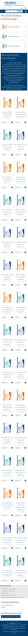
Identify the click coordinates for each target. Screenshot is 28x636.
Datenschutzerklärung (8, 595)
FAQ (2, 11)
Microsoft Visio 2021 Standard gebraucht (21, 440)
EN (9, 8)
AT (4, 8)
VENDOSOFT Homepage (8, 589)
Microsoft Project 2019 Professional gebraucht (7, 374)
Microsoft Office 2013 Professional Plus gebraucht (20, 114)
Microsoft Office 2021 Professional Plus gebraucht (20, 407)
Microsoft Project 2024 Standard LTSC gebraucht (21, 573)
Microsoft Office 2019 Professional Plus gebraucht (7, 309)
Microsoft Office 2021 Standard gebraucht (7, 407)
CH (6, 8)
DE (2, 8)
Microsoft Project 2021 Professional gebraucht (20, 472)
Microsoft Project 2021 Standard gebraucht (7, 472)
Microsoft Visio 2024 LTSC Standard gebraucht (7, 540)
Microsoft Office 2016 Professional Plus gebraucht (20, 179)
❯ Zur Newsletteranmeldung (11, 616)
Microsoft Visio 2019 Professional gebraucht (21, 342)
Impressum (4, 593)
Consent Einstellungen (8, 591)
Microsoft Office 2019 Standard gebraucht (20, 277)
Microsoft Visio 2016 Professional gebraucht (21, 244)
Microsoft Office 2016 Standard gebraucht (7, 179)
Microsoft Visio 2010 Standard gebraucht (7, 277)
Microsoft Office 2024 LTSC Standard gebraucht (7, 505)
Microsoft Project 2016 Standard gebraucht (7, 212)
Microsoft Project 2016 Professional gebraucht (20, 212)
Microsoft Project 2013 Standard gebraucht (7, 147)
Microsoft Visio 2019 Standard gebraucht (21, 375)
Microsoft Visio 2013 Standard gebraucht (21, 147)
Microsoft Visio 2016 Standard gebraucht (7, 244)
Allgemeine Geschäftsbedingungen (12, 597)
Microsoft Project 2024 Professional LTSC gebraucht (7, 572)
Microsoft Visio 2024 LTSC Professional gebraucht (21, 540)
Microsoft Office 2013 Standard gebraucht (7, 114)
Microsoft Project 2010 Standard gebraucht (21, 309)
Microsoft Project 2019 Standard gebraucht (7, 342)
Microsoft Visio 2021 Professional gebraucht (7, 440)
